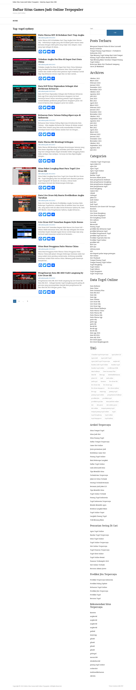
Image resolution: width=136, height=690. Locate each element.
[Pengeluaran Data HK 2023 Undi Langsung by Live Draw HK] (24, 289)
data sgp (102, 375)
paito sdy (93, 319)
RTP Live (93, 244)
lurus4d (93, 222)
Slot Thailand (95, 258)
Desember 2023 (95, 87)
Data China (94, 288)
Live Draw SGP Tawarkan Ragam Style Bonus (60, 222)
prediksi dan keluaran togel (100, 229)
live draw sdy (95, 385)
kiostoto (103, 381)
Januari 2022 (95, 136)
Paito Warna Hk (96, 313)
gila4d (92, 639)
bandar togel (115, 365)
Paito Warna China (97, 310)
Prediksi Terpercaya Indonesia (101, 580)
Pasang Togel (95, 227)
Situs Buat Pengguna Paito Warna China (58, 246)
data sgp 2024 (95, 333)
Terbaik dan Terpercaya (99, 475)
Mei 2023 (93, 101)
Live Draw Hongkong (98, 213)
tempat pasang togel (107, 408)
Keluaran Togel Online (98, 587)
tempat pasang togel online (100, 411)
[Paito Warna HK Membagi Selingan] (24, 158)
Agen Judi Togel (106, 358)
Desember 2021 (95, 139)
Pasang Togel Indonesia (99, 497)
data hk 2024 (94, 335)
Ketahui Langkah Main (98, 509)
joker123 (93, 197)
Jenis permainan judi (98, 449)
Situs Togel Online (97, 539)
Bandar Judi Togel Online (99, 365)
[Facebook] (40, 51)
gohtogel (93, 653)
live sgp (93, 391)
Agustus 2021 (95, 148)
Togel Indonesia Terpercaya (100, 501)
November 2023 (96, 89)
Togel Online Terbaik (98, 494)
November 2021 (96, 141)
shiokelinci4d (95, 661)
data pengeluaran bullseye (100, 180)
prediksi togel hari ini (98, 235)
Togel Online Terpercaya (99, 542)
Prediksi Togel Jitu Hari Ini (100, 238)
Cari (91, 28)
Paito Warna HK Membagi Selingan (55, 142)
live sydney (94, 220)
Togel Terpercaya (96, 273)
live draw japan (96, 340)
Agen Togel (94, 168)
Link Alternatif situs (97, 468)
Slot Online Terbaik (97, 565)
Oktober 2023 (95, 92)
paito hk (93, 324)
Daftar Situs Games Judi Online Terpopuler (48, 9)
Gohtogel (93, 195)
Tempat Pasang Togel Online (100, 262)
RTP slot (93, 247)
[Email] (49, 51)
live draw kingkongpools (99, 342)
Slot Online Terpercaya (98, 546)
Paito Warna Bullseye (98, 308)
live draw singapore (98, 388)
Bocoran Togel (95, 598)
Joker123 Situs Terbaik (98, 479)
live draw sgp (107, 385)
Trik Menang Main (97, 520)
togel (113, 411)
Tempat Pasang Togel (98, 260)
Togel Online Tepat (97, 512)
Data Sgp (93, 297)
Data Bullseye (95, 286)
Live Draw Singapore (98, 215)
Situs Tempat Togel (97, 430)
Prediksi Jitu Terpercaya (99, 591)
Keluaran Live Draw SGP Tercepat (102, 206)
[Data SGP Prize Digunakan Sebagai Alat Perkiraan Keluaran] (24, 102)
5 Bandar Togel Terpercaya (100, 162)
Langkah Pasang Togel (98, 516)
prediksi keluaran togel (99, 231)
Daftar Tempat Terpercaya (99, 442)
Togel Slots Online (97, 554)
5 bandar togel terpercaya (99, 354)
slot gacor (100, 405)
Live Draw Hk (95, 302)
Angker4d (93, 173)
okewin (93, 676)
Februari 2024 (95, 83)
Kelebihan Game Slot (98, 453)
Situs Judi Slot (95, 434)
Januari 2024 (95, 85)
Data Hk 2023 (95, 293)
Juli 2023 (93, 96)
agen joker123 (116, 354)
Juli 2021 (93, 150)
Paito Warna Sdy (96, 315)
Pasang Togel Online (97, 456)
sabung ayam (95, 249)
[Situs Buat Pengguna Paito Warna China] (24, 262)
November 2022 (96, 114)
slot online (94, 408)
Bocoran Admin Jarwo (98, 568)
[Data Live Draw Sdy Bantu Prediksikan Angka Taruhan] (24, 211)
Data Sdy (93, 295)
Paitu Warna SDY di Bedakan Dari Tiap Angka (61, 35)
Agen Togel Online (97, 171)
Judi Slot (93, 202)
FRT (122, 686)
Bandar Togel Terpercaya (99, 535)
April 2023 (94, 103)
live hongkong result (98, 218)
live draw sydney (113, 388)
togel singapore (96, 418)
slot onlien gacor (111, 405)
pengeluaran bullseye (114, 395)
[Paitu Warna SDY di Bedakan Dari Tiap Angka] (24, 51)
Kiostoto (93, 209)
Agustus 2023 (95, 94)
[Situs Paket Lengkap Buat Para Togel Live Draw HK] (24, 184)
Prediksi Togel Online (98, 240)
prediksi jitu (95, 398)
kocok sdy (93, 331)
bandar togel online (97, 368)
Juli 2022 (93, 123)
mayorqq (103, 391)
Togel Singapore (96, 271)
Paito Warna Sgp (96, 317)
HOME (15, 21)
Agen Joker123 (95, 164)
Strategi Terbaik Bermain (99, 483)
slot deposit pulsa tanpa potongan (102, 253)
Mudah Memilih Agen (98, 505)
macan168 (94, 657)
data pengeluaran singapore (100, 184)
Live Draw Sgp (95, 306)
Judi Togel (94, 204)
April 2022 (94, 130)
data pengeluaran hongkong (100, 182)
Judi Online (94, 200)
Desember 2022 (95, 112)
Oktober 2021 (95, 143)
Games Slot (94, 191)
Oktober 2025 (95, 78)
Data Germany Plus (97, 290)
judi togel (94, 381)
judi (101, 378)
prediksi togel (107, 398)
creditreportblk (113, 368)
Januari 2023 (95, 110)
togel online (109, 415)
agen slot (93, 166)
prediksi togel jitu (97, 401)
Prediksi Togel (95, 595)
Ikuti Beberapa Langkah (99, 460)
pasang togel (113, 391)
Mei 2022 (93, 127)
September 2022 (96, 119)
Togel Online (95, 267)
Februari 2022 (95, 134)
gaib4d (92, 631)
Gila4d (92, 193)
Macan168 (94, 224)
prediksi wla (94, 242)
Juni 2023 (93, 98)
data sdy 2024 (95, 337)
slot (91, 251)
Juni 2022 (93, 125)
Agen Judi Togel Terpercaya (100, 361)
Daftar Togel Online (97, 464)
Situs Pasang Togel (97, 438)
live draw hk (113, 381)
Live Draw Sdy (95, 304)
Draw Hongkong (96, 189)
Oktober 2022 (95, 116)
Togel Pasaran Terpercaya (99, 550)
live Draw (93, 211)
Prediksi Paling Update (98, 583)
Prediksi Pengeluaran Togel (100, 233)
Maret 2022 (94, 132)
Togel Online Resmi (97, 557)
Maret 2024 (94, 81)
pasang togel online (97, 395)
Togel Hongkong (96, 265)
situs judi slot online (112, 401)
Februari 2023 (95, 107)
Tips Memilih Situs (97, 471)
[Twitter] (44, 51)
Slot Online (94, 256)
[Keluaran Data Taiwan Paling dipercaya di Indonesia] (24, 131)
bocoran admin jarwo (98, 177)
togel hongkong (96, 415)
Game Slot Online (96, 445)
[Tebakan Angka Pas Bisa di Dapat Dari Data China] (24, 75)
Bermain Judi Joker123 (98, 486)
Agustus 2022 (95, 121)
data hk (93, 375)
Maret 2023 (94, 105)
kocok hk (93, 326)
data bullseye (95, 371)
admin (43, 38)
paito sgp (93, 322)
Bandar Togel (95, 175)
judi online (109, 378)
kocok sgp (93, 328)
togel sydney (109, 418)
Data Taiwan (94, 299)
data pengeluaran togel (98, 186)
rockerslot (94, 668)
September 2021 (96, 145)
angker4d (116, 361)
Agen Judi (94, 358)
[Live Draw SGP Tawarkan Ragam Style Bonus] (24, 238)
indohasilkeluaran (114, 375)
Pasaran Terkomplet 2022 (99, 561)
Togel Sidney (95, 269)
